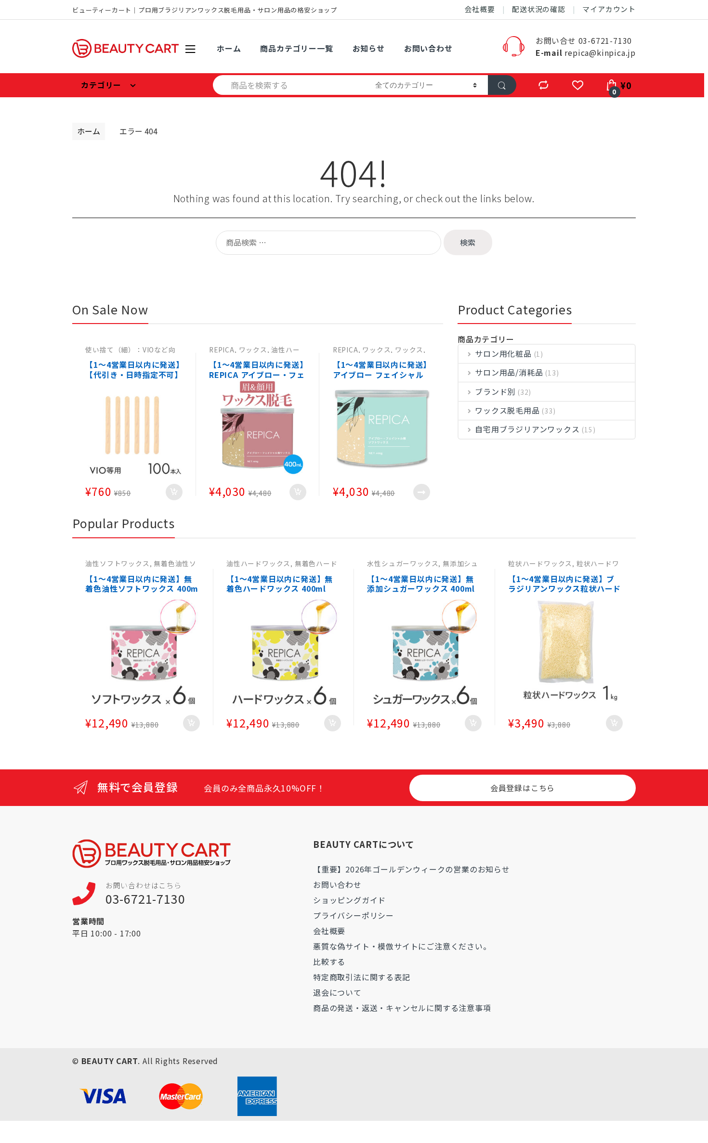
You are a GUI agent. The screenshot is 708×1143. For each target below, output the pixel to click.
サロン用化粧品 (503, 353)
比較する (329, 961)
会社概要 (480, 9)
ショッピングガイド (349, 900)
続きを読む (421, 492)
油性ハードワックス (258, 563)
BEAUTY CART (109, 1060)
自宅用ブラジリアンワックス (527, 429)
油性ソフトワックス (117, 563)
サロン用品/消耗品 (509, 372)
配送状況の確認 (538, 9)
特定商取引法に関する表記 (361, 977)
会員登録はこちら (522, 787)
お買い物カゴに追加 (174, 492)
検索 (467, 242)
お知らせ (369, 48)
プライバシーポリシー (353, 915)
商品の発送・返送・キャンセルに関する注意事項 (402, 1007)
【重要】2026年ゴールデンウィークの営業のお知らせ (411, 869)
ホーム (229, 48)
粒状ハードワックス (540, 563)
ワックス (253, 349)
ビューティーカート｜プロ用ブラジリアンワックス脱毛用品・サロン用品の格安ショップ (204, 9)
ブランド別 (495, 391)
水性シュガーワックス (402, 563)
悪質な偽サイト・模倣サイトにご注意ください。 (402, 946)
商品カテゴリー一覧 (296, 48)
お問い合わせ (428, 48)
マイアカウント (609, 9)
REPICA (222, 349)
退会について (337, 992)
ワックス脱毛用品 (507, 410)
